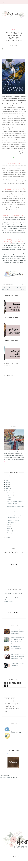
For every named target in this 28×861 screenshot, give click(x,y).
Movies (18, 703)
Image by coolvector (5, 777)
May (8, 524)
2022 (7, 484)
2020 (7, 488)
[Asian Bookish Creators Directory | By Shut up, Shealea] (7, 754)
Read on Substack (8, 601)
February (9, 530)
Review (11, 284)
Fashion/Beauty (8, 701)
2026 (7, 476)
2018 (7, 535)
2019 (7, 490)
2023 (7, 482)
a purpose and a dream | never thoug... (11, 341)
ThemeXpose (18, 857)
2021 (7, 486)
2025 (7, 478)
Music (6, 706)
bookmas (7, 698)
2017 (7, 537)
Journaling (17, 701)
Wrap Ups (7, 711)
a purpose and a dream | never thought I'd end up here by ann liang (17, 631)
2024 (7, 480)
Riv (12, 45)
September (10, 495)
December (10, 493)
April (8, 526)
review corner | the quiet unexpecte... (11, 318)
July (8, 499)
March (8, 528)
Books (13, 29)
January (9, 533)
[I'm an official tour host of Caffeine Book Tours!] (11, 767)
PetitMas (12, 706)
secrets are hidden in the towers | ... (11, 364)
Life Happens (7, 703)
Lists (14, 703)
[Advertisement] (14, 792)
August (9, 497)
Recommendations (9, 708)
